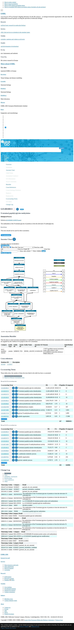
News (6, 612)
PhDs (12, 580)
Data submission (9, 566)
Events (6, 609)
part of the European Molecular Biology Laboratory (39, 620)
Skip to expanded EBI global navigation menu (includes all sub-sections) (25, 7)
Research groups (9, 578)
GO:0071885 (5, 410)
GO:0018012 (5, 400)
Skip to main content (10, 2)
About (2, 604)
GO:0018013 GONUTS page (13, 220)
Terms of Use (35, 626)
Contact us (7, 607)
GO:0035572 (5, 391)
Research (7, 134)
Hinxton (3, 102)
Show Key (6, 247)
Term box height (23, 249)
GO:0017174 (5, 413)
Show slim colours (25, 251)
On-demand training (10, 588)
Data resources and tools (11, 565)
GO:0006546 (5, 460)
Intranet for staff (5, 558)
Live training (8, 587)
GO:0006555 (5, 454)
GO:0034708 (5, 407)
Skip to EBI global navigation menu (14, 5)
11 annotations (6, 235)
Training (6, 132)
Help (5, 156)
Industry (3, 595)
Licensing (7, 570)
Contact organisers (9, 592)
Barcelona (3, 74)
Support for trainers (9, 590)
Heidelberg (3, 95)
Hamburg (3, 88)
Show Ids (14, 247)
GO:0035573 (5, 394)
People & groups (9, 614)
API (5, 159)
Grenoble (3, 81)
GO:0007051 (5, 416)
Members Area (8, 599)
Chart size (20, 247)
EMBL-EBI (7, 137)
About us (7, 130)
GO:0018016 (5, 397)
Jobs (5, 610)
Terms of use (59, 620)
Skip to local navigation (11, 4)
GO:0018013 (5, 388)
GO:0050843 (5, 403)
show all (4, 419)
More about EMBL (8, 64)
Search (62, 148)
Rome (2, 109)
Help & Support (8, 568)
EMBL (3, 13)
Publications (7, 577)
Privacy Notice (24, 626)
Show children (37, 251)
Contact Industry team (10, 600)
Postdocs (6, 580)
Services (6, 135)
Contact (6, 157)
